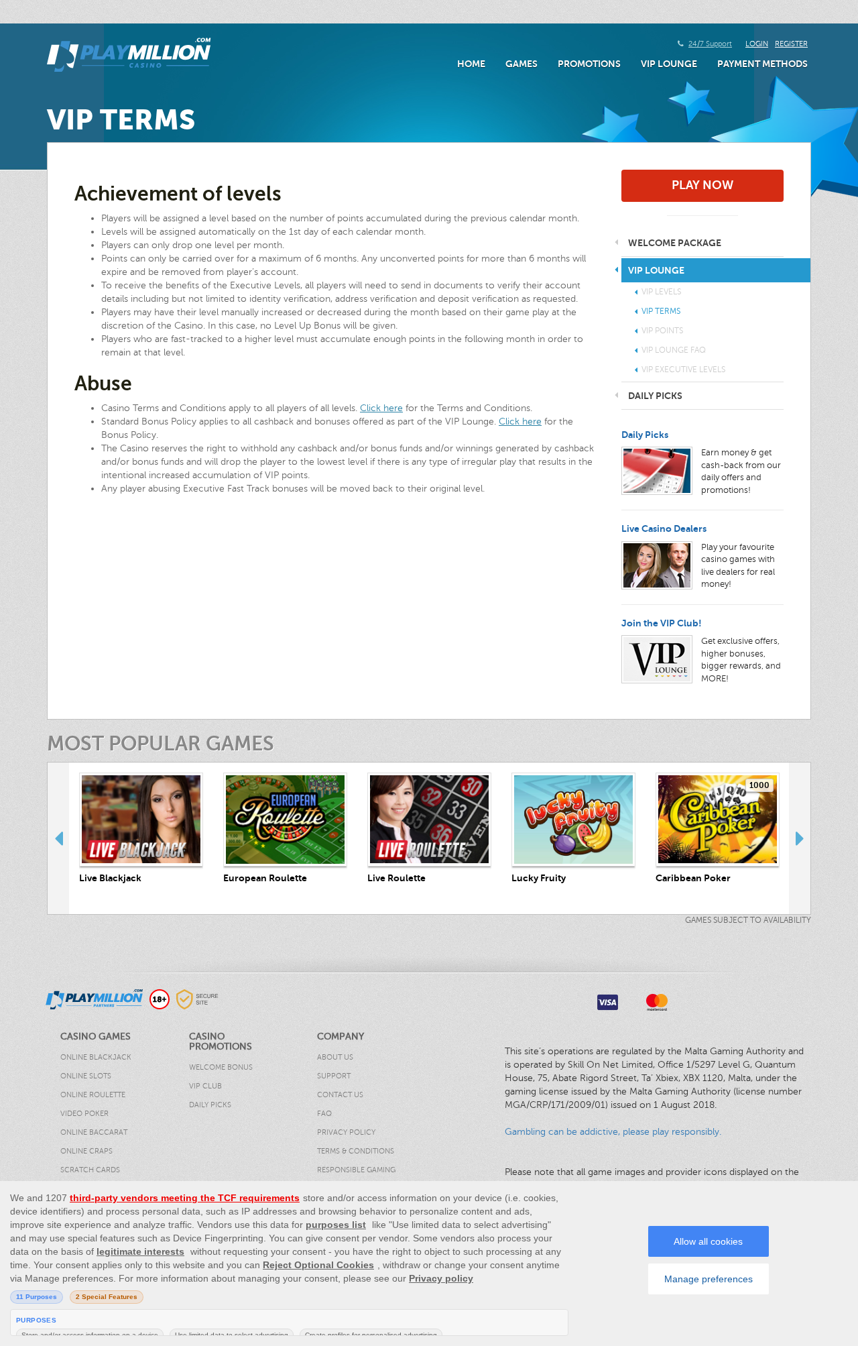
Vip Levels (661, 291)
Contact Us (340, 1094)
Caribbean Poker (693, 878)
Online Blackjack (95, 1057)
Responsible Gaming (356, 1170)
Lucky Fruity (538, 878)
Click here (381, 408)
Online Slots (85, 1076)
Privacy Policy (346, 1132)
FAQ (324, 1113)
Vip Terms (660, 311)
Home (471, 63)
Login (756, 44)
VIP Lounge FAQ (673, 350)
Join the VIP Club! (661, 623)
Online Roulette (92, 1094)
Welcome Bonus (221, 1067)
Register (791, 44)
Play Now (702, 185)
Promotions (589, 63)
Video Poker (84, 1113)
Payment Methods (762, 63)
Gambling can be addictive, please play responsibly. (613, 1132)
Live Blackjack (110, 878)
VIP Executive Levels (683, 369)
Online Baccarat (93, 1132)
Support (334, 1076)
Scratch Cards (90, 1170)
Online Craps (86, 1151)
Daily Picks (644, 434)
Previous (58, 838)
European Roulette (265, 878)
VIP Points (662, 330)
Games (521, 63)
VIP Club (205, 1086)
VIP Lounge (669, 63)
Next (799, 838)
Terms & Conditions (355, 1151)
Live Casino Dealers (664, 528)
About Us (335, 1057)
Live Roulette (396, 878)
